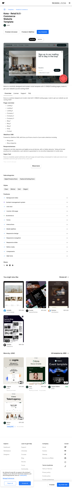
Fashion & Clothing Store (27, 179)
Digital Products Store (11, 179)
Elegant (25, 189)
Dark (19, 189)
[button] (69, 3)
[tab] (8, 93)
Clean (6, 189)
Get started (59, 3)
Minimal (13, 189)
